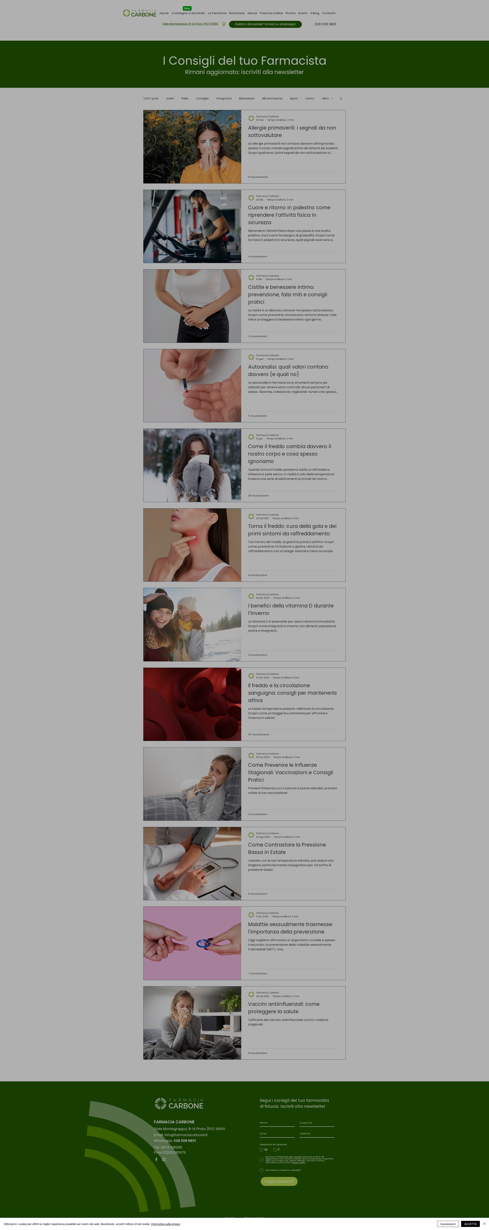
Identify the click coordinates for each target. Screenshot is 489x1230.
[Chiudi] (484, 1224)
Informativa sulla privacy (165, 1224)
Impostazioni (448, 1224)
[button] (311, 578)
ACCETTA (470, 1224)
